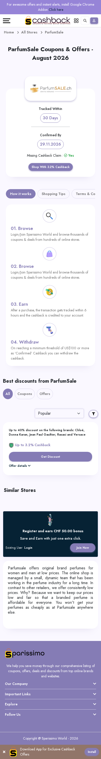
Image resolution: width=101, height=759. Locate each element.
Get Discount (50, 457)
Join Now (82, 548)
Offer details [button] (18, 466)
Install (92, 752)
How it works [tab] (20, 193)
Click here (56, 9)
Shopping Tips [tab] (53, 193)
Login (28, 548)
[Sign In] (94, 20)
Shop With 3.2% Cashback (51, 167)
